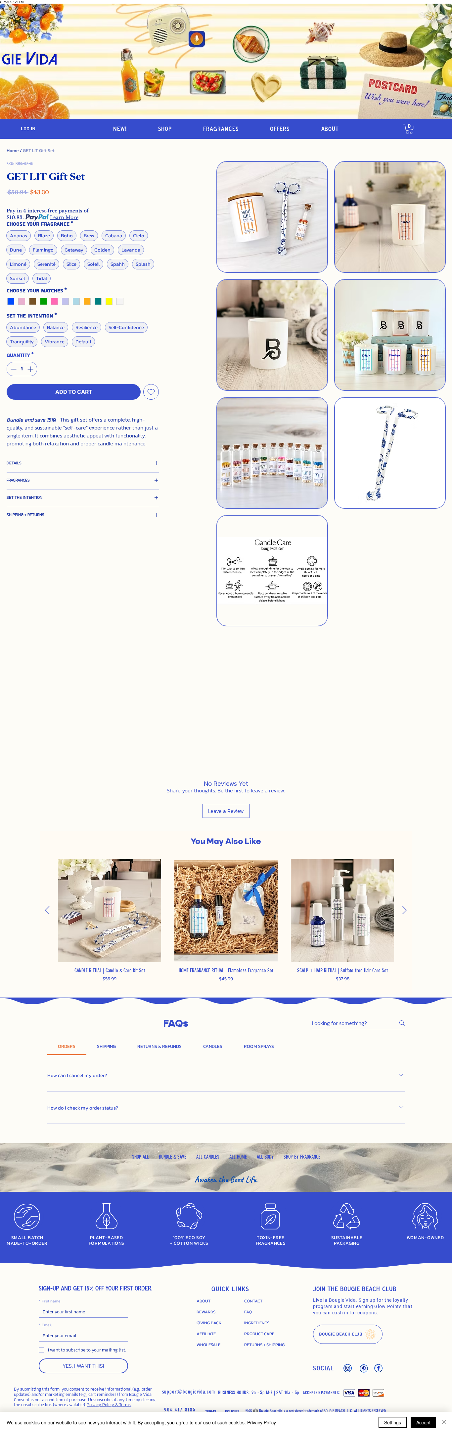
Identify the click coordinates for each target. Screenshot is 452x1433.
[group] (226, 923)
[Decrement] (13, 369)
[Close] (444, 1422)
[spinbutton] (22, 369)
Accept (423, 1422)
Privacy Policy (261, 1422)
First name (49, 1301)
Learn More (64, 217)
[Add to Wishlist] (151, 392)
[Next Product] (405, 910)
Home (13, 150)
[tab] (66, 1046)
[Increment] (31, 369)
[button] (165, 129)
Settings (392, 1422)
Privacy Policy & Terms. (109, 1405)
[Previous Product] (47, 910)
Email (45, 1325)
